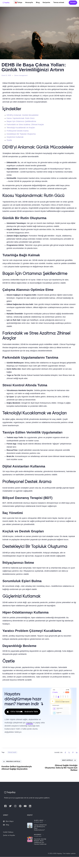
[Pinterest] (20, 806)
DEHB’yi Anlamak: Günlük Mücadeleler (23, 115)
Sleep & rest (38, 820)
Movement (37, 834)
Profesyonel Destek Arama (17, 131)
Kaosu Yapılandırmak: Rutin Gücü (20, 118)
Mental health (12, 752)
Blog (38, 2)
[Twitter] (10, 806)
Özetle (9, 140)
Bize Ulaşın (9, 821)
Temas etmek (58, 2)
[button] (15, 2)
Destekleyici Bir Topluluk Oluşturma (21, 134)
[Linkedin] (30, 806)
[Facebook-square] (5, 806)
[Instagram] (15, 806)
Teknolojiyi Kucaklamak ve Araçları (21, 128)
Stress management (20, 75)
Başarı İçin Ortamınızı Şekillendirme (21, 121)
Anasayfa (29, 2)
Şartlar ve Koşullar (9, 835)
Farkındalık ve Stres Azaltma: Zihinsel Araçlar (25, 124)
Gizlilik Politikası (8, 832)
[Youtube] (25, 806)
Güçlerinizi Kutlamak (15, 137)
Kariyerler (46, 2)
